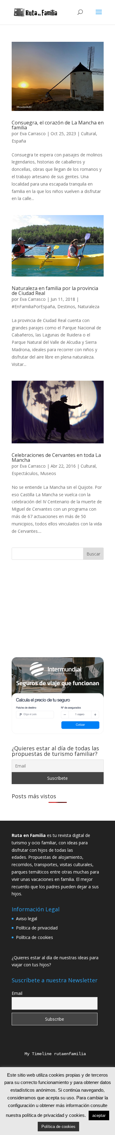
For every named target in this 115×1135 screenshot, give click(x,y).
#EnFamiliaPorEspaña (33, 306)
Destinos (66, 306)
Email (17, 993)
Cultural (88, 133)
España (19, 141)
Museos (48, 473)
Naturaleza (88, 306)
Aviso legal (26, 918)
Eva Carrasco (33, 133)
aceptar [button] (98, 1115)
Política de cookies (34, 937)
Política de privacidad (37, 928)
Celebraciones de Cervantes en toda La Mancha (56, 457)
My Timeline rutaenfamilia (50, 1053)
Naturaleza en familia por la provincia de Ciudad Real (55, 291)
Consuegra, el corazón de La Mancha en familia (58, 125)
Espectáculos (25, 473)
